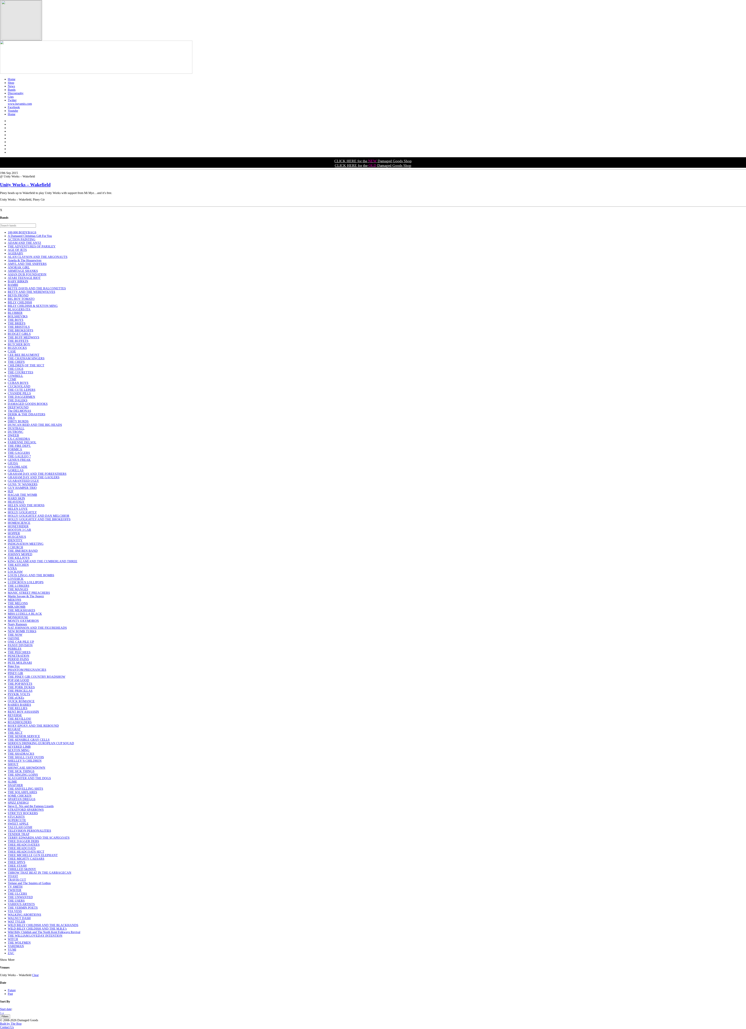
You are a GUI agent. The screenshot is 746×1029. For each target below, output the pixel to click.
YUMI (12, 949)
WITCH (13, 939)
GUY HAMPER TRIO (22, 487)
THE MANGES (18, 589)
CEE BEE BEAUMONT (23, 354)
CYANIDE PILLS (19, 393)
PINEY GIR (15, 673)
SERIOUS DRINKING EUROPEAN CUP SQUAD (41, 743)
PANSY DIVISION (20, 645)
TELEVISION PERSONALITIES (29, 830)
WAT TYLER (16, 921)
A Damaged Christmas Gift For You (30, 236)
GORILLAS (16, 470)
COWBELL (15, 375)
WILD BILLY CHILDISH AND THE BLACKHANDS (43, 925)
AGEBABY (15, 253)
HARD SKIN (16, 498)
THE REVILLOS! (19, 718)
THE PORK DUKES (21, 687)
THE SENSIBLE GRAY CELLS (29, 739)
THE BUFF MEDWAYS (23, 337)
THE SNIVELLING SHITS (25, 788)
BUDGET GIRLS (19, 333)
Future (12, 990)
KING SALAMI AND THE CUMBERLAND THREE (42, 561)
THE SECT (15, 732)
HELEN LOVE (18, 508)
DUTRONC (15, 431)
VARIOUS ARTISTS (21, 904)
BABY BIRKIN (18, 281)
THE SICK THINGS (21, 771)
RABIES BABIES (19, 704)
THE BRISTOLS (19, 326)
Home (11, 79)
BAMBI (13, 285)
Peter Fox (14, 666)
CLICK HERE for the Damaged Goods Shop (373, 161)
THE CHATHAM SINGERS (26, 358)
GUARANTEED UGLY (23, 480)
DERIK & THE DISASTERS (26, 414)
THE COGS (15, 368)
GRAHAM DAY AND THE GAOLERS (33, 477)
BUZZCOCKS (17, 347)
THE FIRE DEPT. (19, 445)
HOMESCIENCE (19, 522)
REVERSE (15, 715)
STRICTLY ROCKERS (23, 813)
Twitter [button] (12, 100)
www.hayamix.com (20, 103)
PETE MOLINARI (20, 662)
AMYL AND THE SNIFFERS (27, 264)
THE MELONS (18, 603)
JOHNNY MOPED (20, 554)
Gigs (11, 96)
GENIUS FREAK (19, 459)
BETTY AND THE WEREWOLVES (31, 292)
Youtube (13, 110)
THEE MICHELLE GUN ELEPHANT (33, 855)
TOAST (13, 876)
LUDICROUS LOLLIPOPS (26, 582)
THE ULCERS (17, 893)
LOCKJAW (15, 571)
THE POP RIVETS (20, 683)
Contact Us (7, 1027)
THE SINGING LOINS (23, 774)
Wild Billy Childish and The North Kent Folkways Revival (44, 932)
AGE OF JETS (17, 250)
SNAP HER (15, 785)
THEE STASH (17, 865)
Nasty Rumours (17, 624)
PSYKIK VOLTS (19, 694)
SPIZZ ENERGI (18, 802)
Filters (5, 1016)
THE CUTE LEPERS (21, 389)
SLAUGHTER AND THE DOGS (29, 778)
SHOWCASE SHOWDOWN (26, 767)
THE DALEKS (17, 400)
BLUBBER (15, 312)
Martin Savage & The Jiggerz (26, 596)
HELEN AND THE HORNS (26, 505)
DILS (11, 417)
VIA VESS (15, 911)
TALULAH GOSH (20, 827)
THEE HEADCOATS (22, 848)
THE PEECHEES (19, 652)
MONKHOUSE (18, 617)
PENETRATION (18, 655)
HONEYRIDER (18, 526)
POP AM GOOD (18, 680)
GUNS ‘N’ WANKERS (22, 484)
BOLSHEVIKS (18, 316)
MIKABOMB (16, 606)
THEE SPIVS (16, 862)
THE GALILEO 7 (19, 456)
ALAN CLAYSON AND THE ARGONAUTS (37, 257)
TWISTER (14, 890)
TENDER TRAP (18, 834)
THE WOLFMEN (19, 942)
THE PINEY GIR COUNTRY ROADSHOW (36, 676)
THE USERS (16, 900)
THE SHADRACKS (21, 753)
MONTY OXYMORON (23, 620)
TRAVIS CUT (17, 879)
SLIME (12, 781)
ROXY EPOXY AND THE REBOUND (33, 725)
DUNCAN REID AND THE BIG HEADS (35, 424)
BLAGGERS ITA (19, 309)
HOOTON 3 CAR (19, 529)
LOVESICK (16, 578)
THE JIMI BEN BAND (23, 550)
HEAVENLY (16, 501)
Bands (12, 89)
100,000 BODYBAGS (22, 232)
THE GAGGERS (19, 452)
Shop (11, 82)
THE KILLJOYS (19, 557)
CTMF (12, 379)
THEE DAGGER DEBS (23, 841)
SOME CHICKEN (19, 795)
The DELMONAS (19, 410)
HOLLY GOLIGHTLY (22, 512)
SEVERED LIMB (19, 746)
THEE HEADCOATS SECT (26, 851)
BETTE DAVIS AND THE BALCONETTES (37, 288)
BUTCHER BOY (19, 344)
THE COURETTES (20, 372)
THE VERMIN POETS (23, 907)
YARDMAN (16, 946)
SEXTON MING (19, 750)
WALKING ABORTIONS (24, 914)
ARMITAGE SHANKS (23, 271)
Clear (35, 975)
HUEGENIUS (17, 536)
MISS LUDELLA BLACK (25, 613)
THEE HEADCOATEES (24, 844)
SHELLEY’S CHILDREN (25, 760)
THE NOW (15, 634)
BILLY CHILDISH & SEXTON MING (33, 305)
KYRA (12, 568)
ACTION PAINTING (21, 239)
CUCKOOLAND (19, 386)
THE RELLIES (17, 708)
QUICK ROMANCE (21, 701)
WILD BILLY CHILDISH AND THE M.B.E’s (37, 928)
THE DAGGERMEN (21, 396)
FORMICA (15, 449)
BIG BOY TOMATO (21, 298)
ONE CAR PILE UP (21, 641)
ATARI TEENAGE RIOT (24, 278)
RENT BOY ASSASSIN (23, 711)
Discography (16, 93)
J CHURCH (15, 547)
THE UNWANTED (20, 897)
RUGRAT (14, 729)
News (11, 86)
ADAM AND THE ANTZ (24, 243)
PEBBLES (14, 648)
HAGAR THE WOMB (22, 494)
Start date (5, 1009)
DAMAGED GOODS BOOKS (28, 403)
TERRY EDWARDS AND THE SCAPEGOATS (39, 837)
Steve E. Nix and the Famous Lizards (31, 806)
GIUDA (13, 463)
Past (10, 993)
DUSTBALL (16, 428)
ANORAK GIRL (19, 267)
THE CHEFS (16, 361)
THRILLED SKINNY (22, 869)
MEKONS (14, 599)
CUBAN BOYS (18, 382)
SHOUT (13, 764)
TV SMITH (15, 886)
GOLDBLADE (17, 466)
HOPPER (14, 533)
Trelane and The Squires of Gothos (29, 883)
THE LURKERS (18, 585)
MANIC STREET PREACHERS (29, 592)
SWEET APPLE (18, 823)
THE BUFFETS (18, 340)
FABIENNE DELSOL (22, 442)
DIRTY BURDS (18, 421)
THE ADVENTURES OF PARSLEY (32, 246)
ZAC (11, 953)
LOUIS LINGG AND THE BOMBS (31, 575)
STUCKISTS (16, 816)
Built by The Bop (11, 1023)
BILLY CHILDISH (20, 302)
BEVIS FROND (18, 295)
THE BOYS (15, 319)
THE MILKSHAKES (21, 610)
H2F (10, 491)
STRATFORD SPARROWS (26, 809)
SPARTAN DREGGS (21, 799)
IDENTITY (15, 540)
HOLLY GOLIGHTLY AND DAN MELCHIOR (38, 515)
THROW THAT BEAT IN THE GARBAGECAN (39, 872)
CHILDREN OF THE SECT (26, 365)
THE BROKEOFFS (20, 330)
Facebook (14, 107)
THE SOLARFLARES (22, 792)
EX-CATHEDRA (19, 438)
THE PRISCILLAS (20, 690)
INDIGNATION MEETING (26, 543)
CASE (12, 351)
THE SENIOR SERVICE (24, 736)
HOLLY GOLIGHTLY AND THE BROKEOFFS (39, 519)
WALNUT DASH (19, 918)
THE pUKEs (16, 697)
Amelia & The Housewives (24, 260)
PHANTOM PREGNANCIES (27, 669)
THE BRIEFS (16, 323)
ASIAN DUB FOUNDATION (27, 274)
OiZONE (13, 638)
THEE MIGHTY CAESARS (26, 858)
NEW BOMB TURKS (22, 631)
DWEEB (13, 435)
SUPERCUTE (17, 820)
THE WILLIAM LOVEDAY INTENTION (35, 935)
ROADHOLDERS (20, 722)
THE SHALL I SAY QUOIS (26, 757)
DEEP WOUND (18, 407)
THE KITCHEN (18, 564)
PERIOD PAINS (18, 659)
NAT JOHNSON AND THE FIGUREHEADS (37, 627)
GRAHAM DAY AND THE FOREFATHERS (37, 473)
